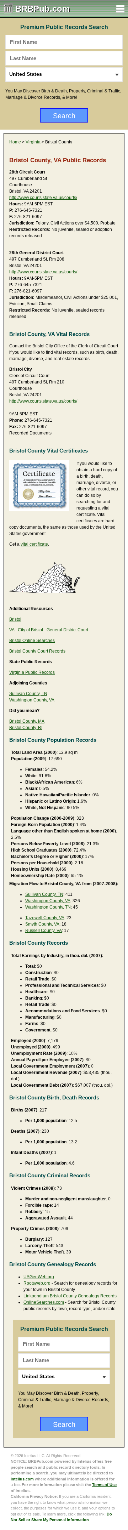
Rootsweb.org (36, 1283)
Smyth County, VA (42, 924)
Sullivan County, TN (28, 693)
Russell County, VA (43, 930)
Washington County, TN (48, 907)
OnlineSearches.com (43, 1302)
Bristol (15, 619)
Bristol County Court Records (37, 651)
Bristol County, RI (25, 727)
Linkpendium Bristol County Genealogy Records (70, 1295)
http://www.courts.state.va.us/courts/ (43, 197)
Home (15, 142)
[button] (120, 8)
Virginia (33, 142)
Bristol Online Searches (32, 640)
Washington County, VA (31, 700)
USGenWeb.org (38, 1276)
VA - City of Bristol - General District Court (48, 629)
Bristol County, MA (26, 721)
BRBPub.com (42, 8)
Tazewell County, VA (44, 917)
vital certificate (34, 544)
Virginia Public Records (32, 672)
